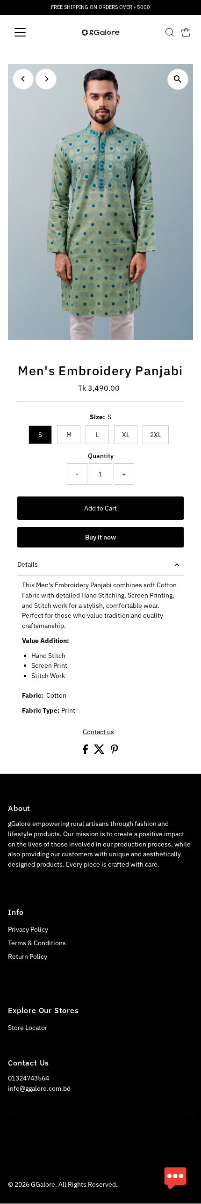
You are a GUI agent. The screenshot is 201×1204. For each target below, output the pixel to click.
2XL (155, 435)
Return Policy (27, 956)
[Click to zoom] (177, 79)
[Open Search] (169, 32)
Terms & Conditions (37, 943)
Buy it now (100, 537)
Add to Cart (100, 508)
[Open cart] (186, 32)
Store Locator (27, 1027)
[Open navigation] (30, 32)
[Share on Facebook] (86, 751)
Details (27, 564)
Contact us (98, 732)
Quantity (101, 456)
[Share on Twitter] (100, 751)
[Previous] (23, 78)
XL (125, 435)
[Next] (46, 78)
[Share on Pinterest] (114, 751)
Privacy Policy (28, 929)
